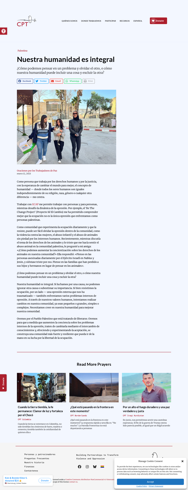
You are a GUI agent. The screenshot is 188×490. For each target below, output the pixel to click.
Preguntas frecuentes (36, 458)
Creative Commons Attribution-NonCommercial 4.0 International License (94, 479)
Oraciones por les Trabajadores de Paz (37, 170)
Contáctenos (31, 470)
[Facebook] (79, 466)
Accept (150, 482)
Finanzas (29, 466)
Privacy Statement (156, 486)
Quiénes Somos (69, 21)
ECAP (35, 204)
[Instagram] (87, 466)
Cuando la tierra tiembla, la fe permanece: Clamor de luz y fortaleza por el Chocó (40, 411)
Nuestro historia (34, 462)
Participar (110, 21)
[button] (182, 461)
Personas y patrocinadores (39, 454)
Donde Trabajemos (91, 21)
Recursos (125, 21)
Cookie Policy (141, 486)
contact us (73, 482)
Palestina (22, 50)
